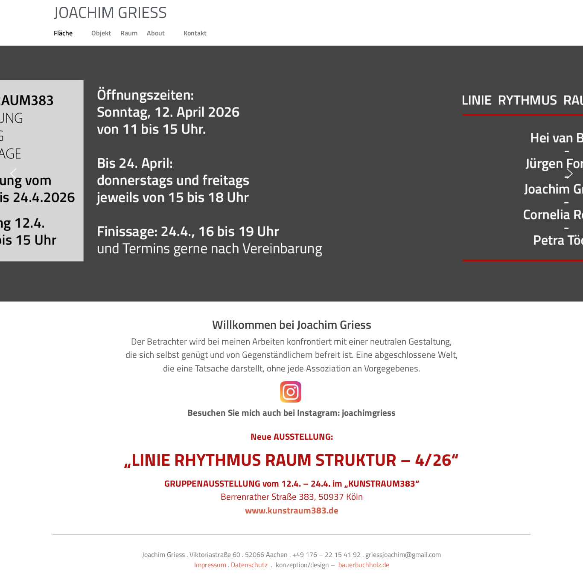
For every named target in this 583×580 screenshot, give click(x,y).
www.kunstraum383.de (291, 510)
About (156, 33)
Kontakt (195, 33)
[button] (13, 173)
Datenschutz (249, 565)
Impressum (210, 565)
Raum (128, 33)
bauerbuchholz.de (363, 565)
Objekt (101, 33)
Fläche (63, 33)
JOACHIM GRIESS (110, 12)
